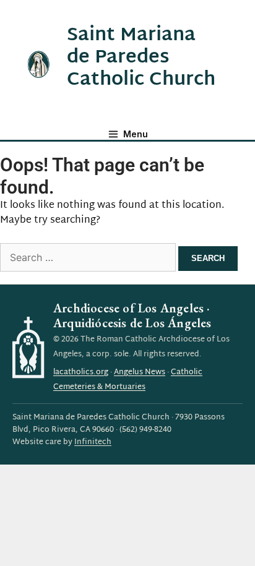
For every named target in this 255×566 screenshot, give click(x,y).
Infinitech (92, 442)
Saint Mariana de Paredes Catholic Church (141, 58)
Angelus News (139, 372)
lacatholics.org (80, 372)
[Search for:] (89, 259)
